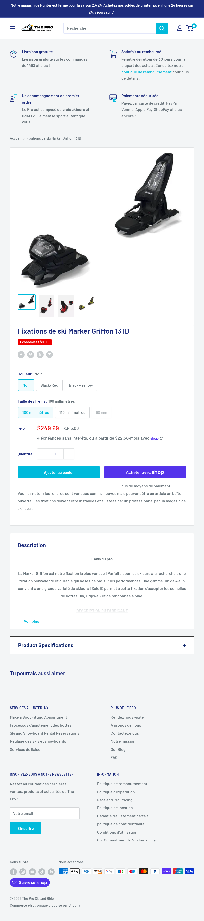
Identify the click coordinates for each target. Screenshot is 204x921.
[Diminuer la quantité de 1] (42, 454)
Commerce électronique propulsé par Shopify (45, 905)
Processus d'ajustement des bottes (41, 725)
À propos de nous (126, 725)
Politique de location (115, 807)
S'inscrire (25, 828)
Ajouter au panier (59, 472)
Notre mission (123, 741)
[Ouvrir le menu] (12, 28)
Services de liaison (26, 749)
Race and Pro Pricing (115, 799)
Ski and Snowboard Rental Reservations (44, 733)
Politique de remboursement (122, 783)
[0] (190, 28)
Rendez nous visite (127, 717)
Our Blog (118, 749)
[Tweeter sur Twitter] (40, 354)
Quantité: (26, 453)
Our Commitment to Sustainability (126, 840)
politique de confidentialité (121, 823)
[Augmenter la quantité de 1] (69, 454)
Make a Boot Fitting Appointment (38, 717)
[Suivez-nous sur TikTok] (41, 871)
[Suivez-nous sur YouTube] (32, 871)
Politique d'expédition (116, 791)
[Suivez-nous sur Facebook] (13, 871)
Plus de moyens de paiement (145, 485)
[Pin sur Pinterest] (30, 354)
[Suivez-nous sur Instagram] (22, 871)
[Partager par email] (49, 354)
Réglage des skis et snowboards (38, 741)
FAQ (114, 757)
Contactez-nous (125, 733)
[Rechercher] (162, 28)
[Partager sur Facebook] (21, 354)
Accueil (15, 138)
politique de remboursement (146, 71)
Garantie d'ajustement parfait (122, 815)
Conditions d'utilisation (117, 832)
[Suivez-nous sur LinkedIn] (51, 871)
